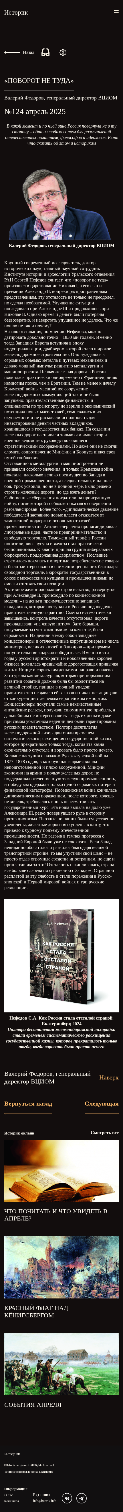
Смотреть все (105, 1132)
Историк (16, 12)
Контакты (11, 1501)
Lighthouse (46, 1472)
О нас (8, 1495)
